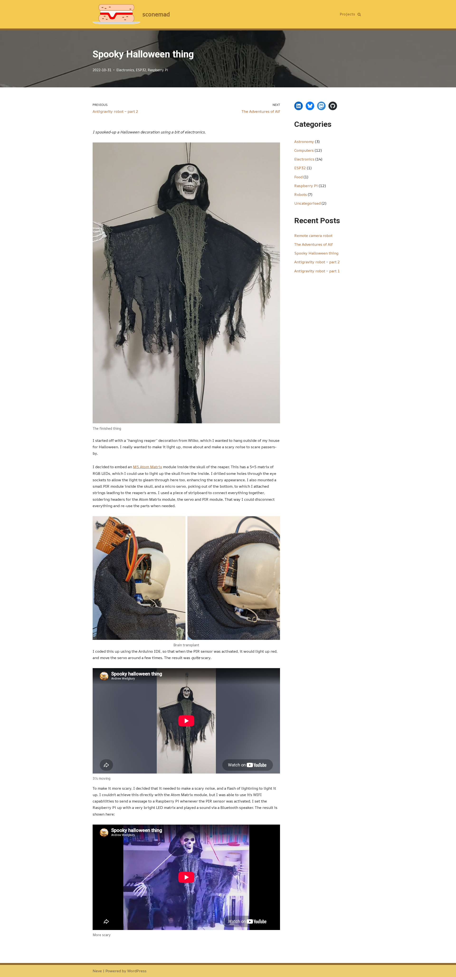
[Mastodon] (321, 106)
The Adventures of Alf (313, 244)
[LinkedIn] (298, 106)
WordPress (137, 970)
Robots (300, 194)
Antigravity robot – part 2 (317, 261)
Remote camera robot (313, 235)
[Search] (359, 14)
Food (298, 176)
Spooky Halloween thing (316, 253)
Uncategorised (307, 203)
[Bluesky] (310, 106)
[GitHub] (332, 106)
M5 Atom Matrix (147, 466)
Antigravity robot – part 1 (317, 271)
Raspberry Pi (158, 70)
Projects (347, 14)
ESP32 (141, 70)
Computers (304, 150)
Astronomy (304, 141)
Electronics (125, 70)
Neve (97, 970)
